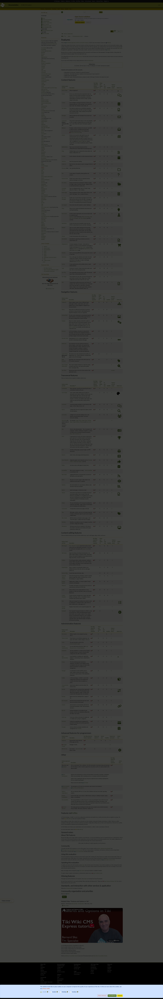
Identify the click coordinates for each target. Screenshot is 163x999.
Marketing (64, 991)
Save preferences (112, 995)
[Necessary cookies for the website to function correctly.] (47, 992)
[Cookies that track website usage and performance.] (57, 992)
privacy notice (46, 988)
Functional (74, 991)
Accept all (120, 995)
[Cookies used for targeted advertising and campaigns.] (67, 992)
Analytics (54, 991)
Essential (44, 991)
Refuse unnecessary (102, 995)
